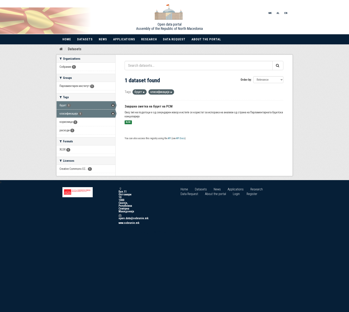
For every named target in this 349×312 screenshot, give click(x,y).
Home (66, 39)
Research (149, 39)
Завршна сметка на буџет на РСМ (148, 106)
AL (278, 13)
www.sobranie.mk (120, 222)
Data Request (174, 39)
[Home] (61, 48)
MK (270, 13)
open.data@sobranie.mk (120, 218)
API (169, 138)
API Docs (180, 138)
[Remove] (144, 92)
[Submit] (277, 65)
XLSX (128, 122)
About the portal (206, 39)
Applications (124, 39)
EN (285, 13)
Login (236, 194)
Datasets (85, 39)
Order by (246, 79)
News (103, 39)
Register (252, 194)
